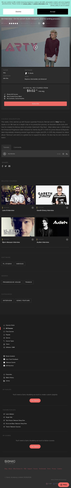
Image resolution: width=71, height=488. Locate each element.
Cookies (59, 469)
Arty (4, 73)
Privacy (54, 469)
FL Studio (7, 264)
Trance (28, 282)
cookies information (39, 4)
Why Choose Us (18, 469)
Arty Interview (11, 154)
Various (20, 264)
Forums (35, 469)
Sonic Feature (23, 300)
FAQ (25, 469)
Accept (52, 12)
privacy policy (27, 4)
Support (30, 469)
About (10, 469)
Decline (18, 12)
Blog (6, 469)
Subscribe (35, 104)
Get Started (35, 401)
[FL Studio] (26, 73)
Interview (7, 300)
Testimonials (42, 469)
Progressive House (12, 282)
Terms (49, 469)
